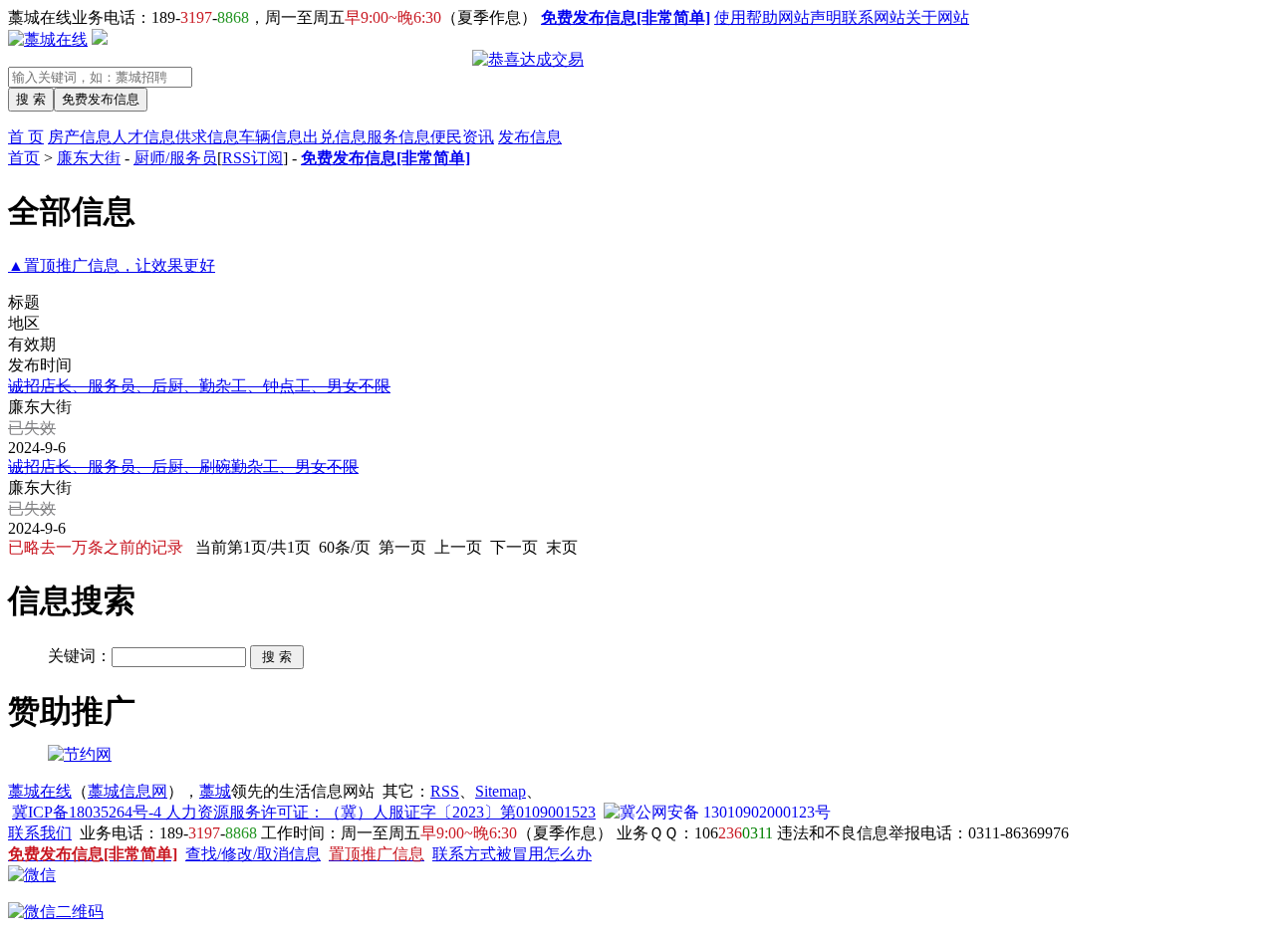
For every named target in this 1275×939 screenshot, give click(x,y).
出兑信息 (335, 136)
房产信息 (80, 136)
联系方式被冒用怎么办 (512, 853)
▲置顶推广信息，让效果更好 (111, 265)
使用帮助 (746, 17)
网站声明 (810, 17)
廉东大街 (89, 157)
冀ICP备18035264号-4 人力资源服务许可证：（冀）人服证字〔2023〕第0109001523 (304, 812)
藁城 (215, 791)
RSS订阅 (252, 157)
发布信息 (530, 136)
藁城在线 (40, 791)
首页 (24, 157)
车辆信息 (271, 136)
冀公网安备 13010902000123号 (725, 812)
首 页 (26, 136)
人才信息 (143, 136)
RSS (444, 791)
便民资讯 (462, 136)
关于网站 (937, 17)
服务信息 (398, 136)
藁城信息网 (127, 791)
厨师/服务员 (175, 157)
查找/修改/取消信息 (253, 853)
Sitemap (500, 791)
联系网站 (873, 17)
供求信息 (207, 136)
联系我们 (40, 832)
